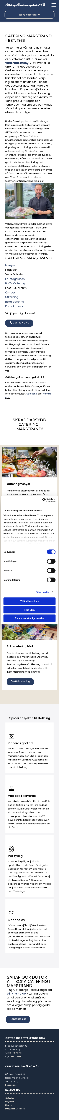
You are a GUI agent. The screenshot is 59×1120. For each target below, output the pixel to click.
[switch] (51, 561)
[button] (52, 5)
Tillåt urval (29, 609)
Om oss (10, 292)
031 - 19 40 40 (16, 993)
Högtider (9, 1101)
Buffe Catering (15, 283)
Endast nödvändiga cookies (29, 618)
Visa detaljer (43, 592)
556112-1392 (16, 1056)
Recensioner (11, 1085)
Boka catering (14, 302)
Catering (9, 1098)
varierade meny (16, 63)
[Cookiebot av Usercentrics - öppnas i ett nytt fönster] (42, 500)
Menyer (10, 265)
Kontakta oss (14, 306)
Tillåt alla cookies (29, 601)
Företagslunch (15, 279)
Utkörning (11, 297)
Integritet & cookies (15, 1108)
